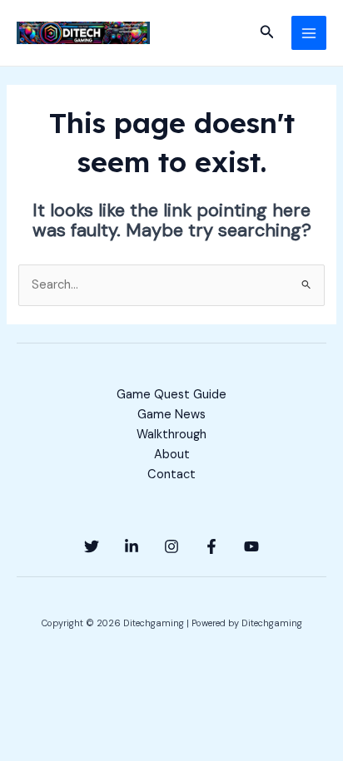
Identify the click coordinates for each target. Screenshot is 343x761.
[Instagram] (171, 546)
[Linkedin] (131, 546)
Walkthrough (171, 434)
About (172, 454)
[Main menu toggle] (308, 33)
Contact (171, 474)
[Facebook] (211, 546)
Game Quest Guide (171, 395)
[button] (267, 33)
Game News (171, 415)
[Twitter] (91, 546)
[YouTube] (251, 546)
